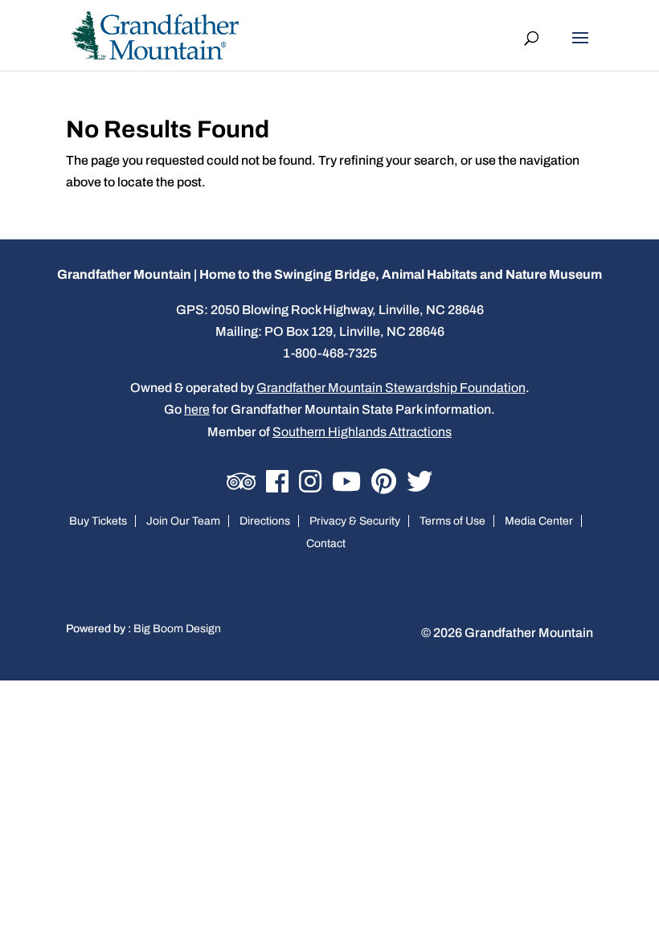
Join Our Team (183, 521)
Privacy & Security (354, 521)
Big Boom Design (177, 629)
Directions (264, 521)
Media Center (539, 521)
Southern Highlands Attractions (362, 432)
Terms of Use (452, 521)
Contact (326, 543)
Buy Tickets (98, 521)
